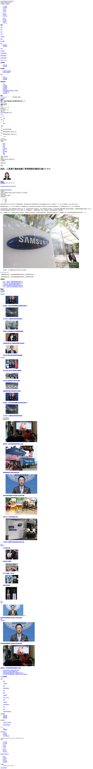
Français (4, 750)
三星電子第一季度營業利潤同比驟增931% (12, 284)
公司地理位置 (6, 91)
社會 (2, 34)
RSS (4, 76)
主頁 (2, 676)
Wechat (4, 19)
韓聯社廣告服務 (6, 72)
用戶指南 (5, 93)
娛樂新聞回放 (4, 55)
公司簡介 (5, 85)
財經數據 (5, 66)
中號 (6, 200)
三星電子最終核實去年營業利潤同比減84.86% (13, 285)
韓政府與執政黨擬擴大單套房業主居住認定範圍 (11, 617)
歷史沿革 (5, 89)
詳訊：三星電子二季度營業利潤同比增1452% (13, 282)
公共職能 (5, 86)
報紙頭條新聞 (4, 57)
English (4, 745)
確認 (2, 165)
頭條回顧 (3, 50)
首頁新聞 (3, 620)
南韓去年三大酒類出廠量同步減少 (10, 671)
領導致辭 (5, 88)
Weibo (4, 18)
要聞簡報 (5, 717)
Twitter (4, 21)
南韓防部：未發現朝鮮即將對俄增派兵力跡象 (11, 668)
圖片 (2, 43)
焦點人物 (5, 64)
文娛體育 (3, 36)
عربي (4, 748)
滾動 (2, 27)
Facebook (5, 20)
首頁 (4, 84)
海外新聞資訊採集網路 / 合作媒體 (10, 90)
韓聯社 (2, 99)
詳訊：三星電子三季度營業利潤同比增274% (13, 281)
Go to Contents (4, 1)
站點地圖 (5, 79)
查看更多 (5, 104)
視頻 (2, 48)
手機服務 (5, 78)
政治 (2, 29)
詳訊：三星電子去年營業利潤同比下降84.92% (13, 286)
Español (4, 749)
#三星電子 (3, 98)
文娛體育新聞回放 (7, 711)
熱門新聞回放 (4, 53)
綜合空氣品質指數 (5, 112)
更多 (2, 544)
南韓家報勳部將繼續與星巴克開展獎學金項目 (13, 672)
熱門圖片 (3, 545)
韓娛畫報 (5, 46)
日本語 (4, 747)
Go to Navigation (10, 1)
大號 (6, 201)
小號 (6, 199)
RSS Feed (5, 22)
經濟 (2, 32)
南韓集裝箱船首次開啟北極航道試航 (11, 670)
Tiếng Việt (5, 751)
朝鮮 (2, 39)
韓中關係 (3, 41)
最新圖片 (5, 44)
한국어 (4, 744)
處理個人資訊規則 (5, 754)
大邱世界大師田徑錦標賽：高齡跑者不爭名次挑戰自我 (15, 674)
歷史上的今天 (4, 60)
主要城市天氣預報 (7, 70)
